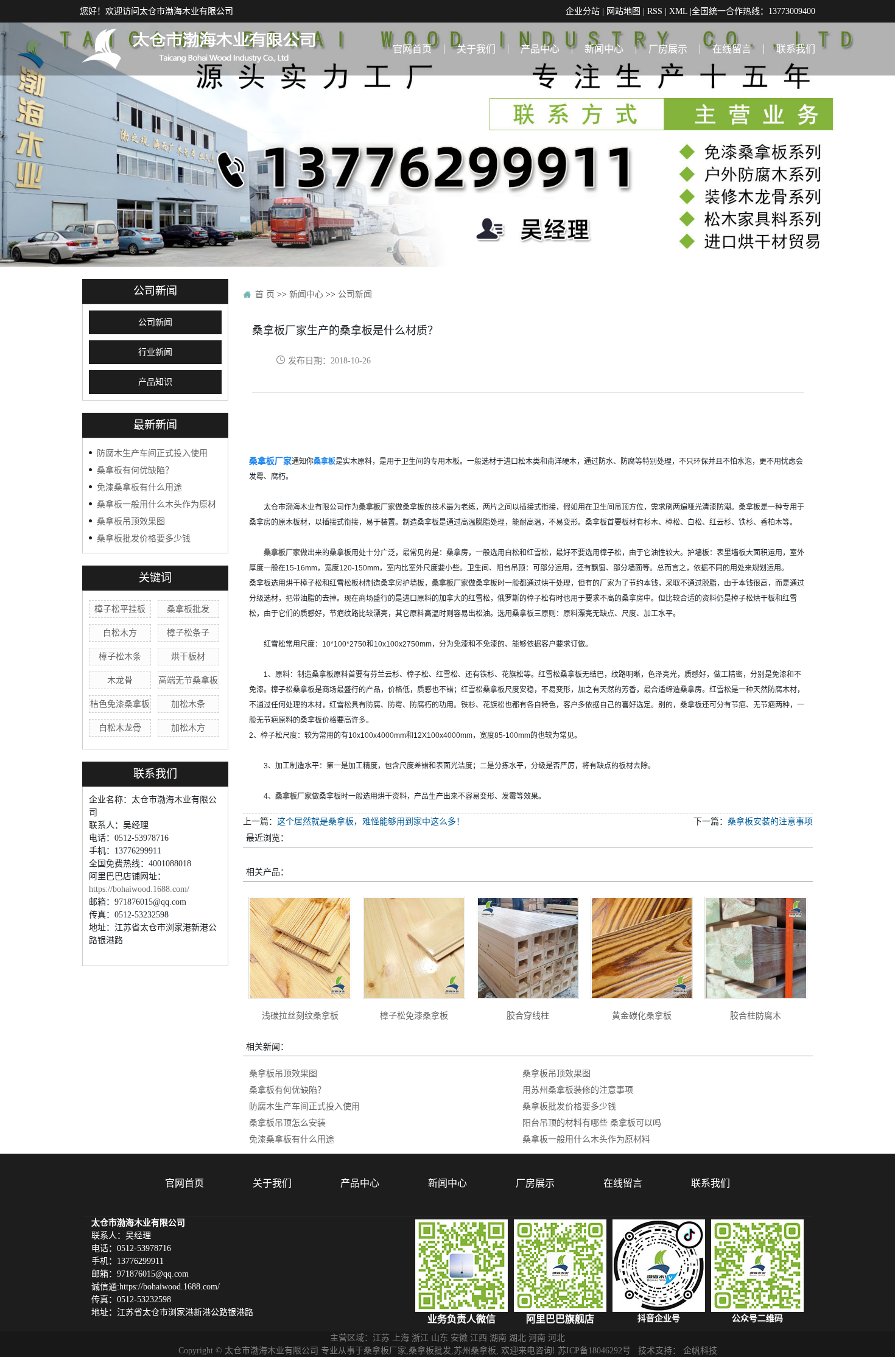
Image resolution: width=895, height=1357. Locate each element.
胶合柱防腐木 (755, 1015)
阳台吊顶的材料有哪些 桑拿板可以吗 (591, 1122)
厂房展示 (667, 49)
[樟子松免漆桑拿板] (414, 948)
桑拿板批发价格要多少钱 (144, 538)
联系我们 (795, 49)
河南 (537, 1337)
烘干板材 (188, 656)
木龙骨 (120, 680)
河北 (556, 1337)
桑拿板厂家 (384, 1350)
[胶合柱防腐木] (755, 948)
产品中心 (540, 49)
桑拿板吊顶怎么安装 (287, 1122)
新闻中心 (603, 49)
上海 (400, 1337)
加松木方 (188, 727)
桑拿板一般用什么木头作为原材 (156, 504)
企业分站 (583, 11)
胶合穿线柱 (528, 1015)
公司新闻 (155, 322)
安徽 (459, 1337)
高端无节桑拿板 (188, 680)
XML (678, 11)
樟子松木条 (120, 656)
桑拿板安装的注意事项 (770, 821)
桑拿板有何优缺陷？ (135, 470)
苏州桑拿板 (475, 1350)
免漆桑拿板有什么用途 (139, 487)
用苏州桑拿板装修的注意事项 (577, 1089)
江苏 (381, 1337)
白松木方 (120, 632)
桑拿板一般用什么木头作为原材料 (586, 1139)
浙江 (420, 1337)
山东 (439, 1337)
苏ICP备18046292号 (594, 1350)
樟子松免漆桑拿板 (414, 1015)
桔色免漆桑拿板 (120, 704)
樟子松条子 (188, 632)
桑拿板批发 (188, 609)
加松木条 (188, 704)
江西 (478, 1337)
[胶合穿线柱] (528, 948)
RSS (654, 11)
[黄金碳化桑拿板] (642, 948)
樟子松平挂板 (120, 609)
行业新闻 (155, 352)
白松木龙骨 (120, 727)
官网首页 (412, 49)
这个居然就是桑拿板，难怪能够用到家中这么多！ (371, 821)
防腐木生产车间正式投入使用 (152, 453)
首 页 (265, 294)
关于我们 (476, 49)
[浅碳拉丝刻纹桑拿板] (299, 948)
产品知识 (155, 382)
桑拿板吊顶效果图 (131, 521)
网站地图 (623, 11)
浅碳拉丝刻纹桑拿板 (300, 1015)
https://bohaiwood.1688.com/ (139, 889)
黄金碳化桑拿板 (642, 1015)
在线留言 (731, 49)
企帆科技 (700, 1350)
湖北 (517, 1337)
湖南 (498, 1337)
